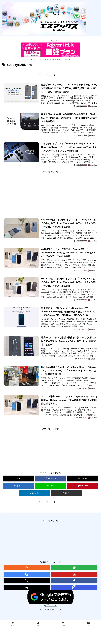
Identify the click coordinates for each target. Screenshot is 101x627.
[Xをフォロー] (27, 580)
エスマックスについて (51, 609)
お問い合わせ (51, 605)
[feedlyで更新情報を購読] (74, 567)
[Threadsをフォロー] (27, 587)
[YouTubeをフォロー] (74, 574)
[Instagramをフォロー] (74, 587)
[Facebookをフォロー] (74, 580)
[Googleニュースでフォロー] (27, 574)
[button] (66, 493)
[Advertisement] (50, 192)
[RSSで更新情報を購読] (27, 567)
